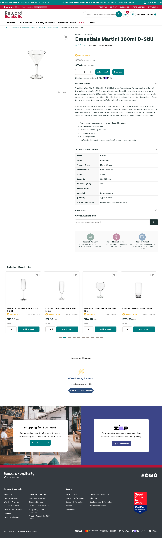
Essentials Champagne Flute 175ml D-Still (22, 309)
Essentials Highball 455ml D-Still (98, 308)
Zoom (63, 92)
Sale (81, 22)
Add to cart (102, 72)
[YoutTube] (143, 475)
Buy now (118, 72)
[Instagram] (151, 475)
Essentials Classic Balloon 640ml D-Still (62, 309)
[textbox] (101, 14)
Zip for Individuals (121, 443)
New (92, 22)
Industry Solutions (45, 22)
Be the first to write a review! (81, 390)
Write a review (105, 46)
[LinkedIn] (147, 475)
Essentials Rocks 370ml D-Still (136, 308)
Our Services (25, 22)
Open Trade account (40, 443)
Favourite (66, 39)
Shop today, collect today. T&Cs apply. (84, 2)
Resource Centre (67, 22)
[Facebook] (156, 475)
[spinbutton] (84, 72)
